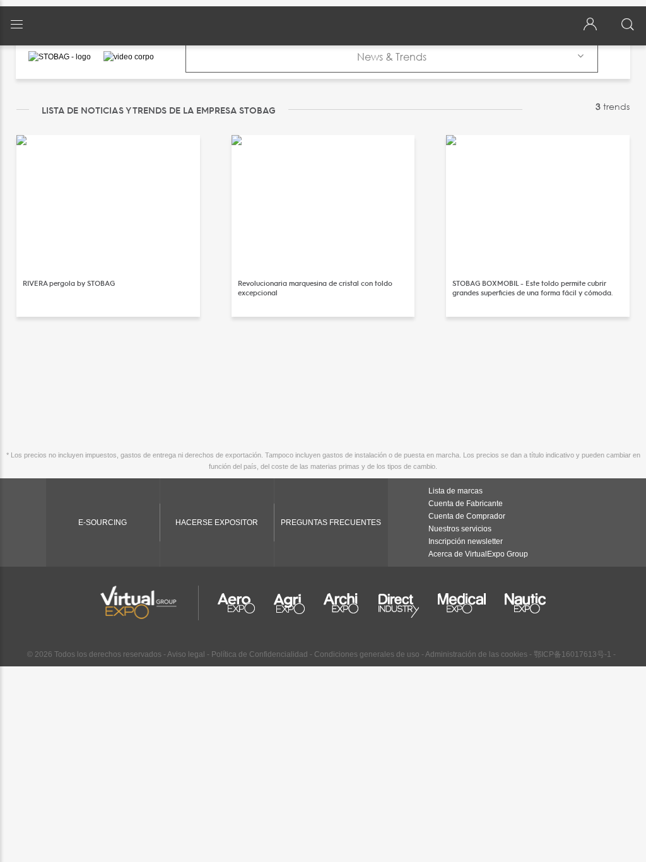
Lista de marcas (455, 491)
